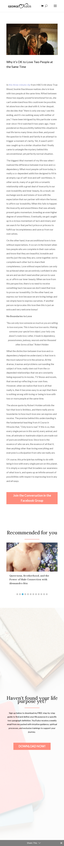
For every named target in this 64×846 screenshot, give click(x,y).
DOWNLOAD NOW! (32, 746)
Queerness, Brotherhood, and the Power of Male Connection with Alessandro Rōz (29, 579)
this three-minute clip (19, 84)
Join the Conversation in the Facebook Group (32, 498)
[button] (17, 594)
